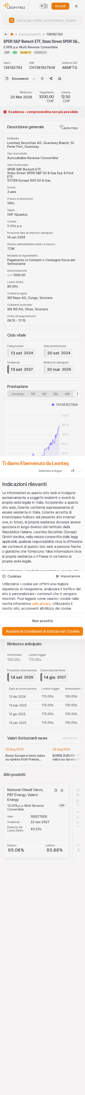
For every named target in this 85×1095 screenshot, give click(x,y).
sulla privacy (41, 603)
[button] (68, 576)
